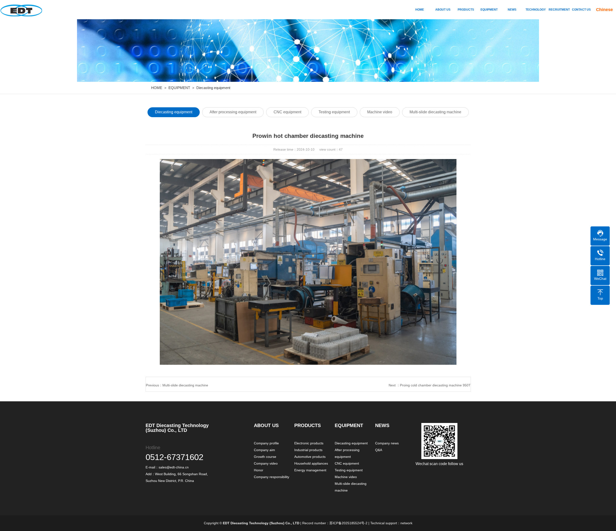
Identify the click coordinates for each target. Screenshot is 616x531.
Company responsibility (271, 477)
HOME (419, 9)
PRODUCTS (466, 9)
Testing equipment (334, 112)
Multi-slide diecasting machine (435, 112)
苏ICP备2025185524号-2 (348, 523)
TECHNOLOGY (535, 9)
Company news (387, 443)
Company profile (266, 443)
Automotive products (310, 457)
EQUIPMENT (489, 9)
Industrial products (308, 450)
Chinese (604, 9)
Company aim (264, 450)
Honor (258, 470)
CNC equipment (287, 112)
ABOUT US (442, 9)
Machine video (379, 112)
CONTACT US (581, 9)
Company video (266, 463)
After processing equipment (233, 112)
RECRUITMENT (558, 9)
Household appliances (311, 463)
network (406, 523)
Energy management (310, 470)
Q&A (378, 450)
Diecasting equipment (213, 88)
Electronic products (308, 443)
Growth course (265, 457)
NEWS (512, 9)
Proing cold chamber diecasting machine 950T (435, 385)
